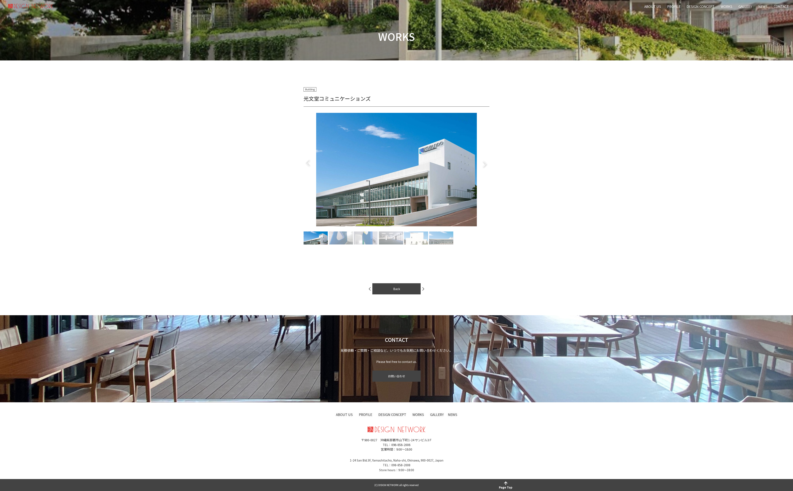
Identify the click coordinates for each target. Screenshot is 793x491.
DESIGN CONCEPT (701, 6)
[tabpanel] (396, 169)
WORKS (726, 6)
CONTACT (781, 6)
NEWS (763, 6)
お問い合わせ (396, 376)
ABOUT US (652, 6)
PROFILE (673, 6)
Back (396, 289)
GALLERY (745, 6)
